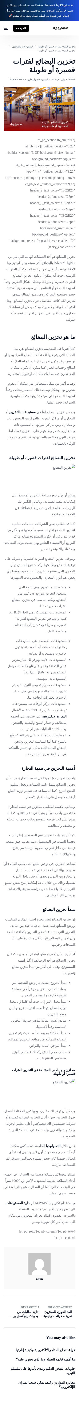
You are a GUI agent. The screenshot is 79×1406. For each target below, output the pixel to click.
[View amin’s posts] (39, 1264)
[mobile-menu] (6, 28)
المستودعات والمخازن (37, 79)
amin (71, 79)
